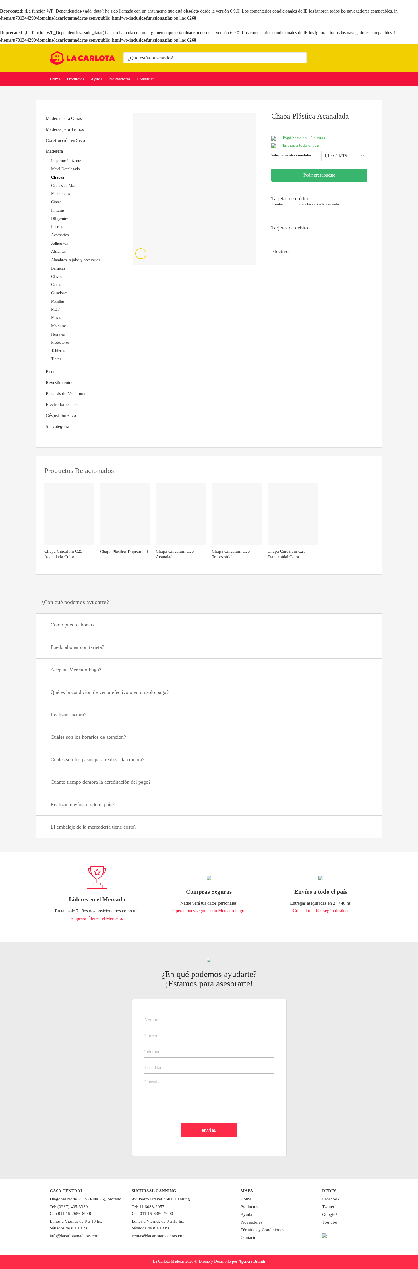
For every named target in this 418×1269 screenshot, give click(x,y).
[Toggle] (116, 118)
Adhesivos (59, 243)
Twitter (328, 1206)
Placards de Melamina (65, 393)
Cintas (56, 202)
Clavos (56, 276)
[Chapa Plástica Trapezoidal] (125, 514)
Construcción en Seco (65, 140)
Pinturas (57, 210)
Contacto (248, 1237)
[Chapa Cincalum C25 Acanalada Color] (69, 514)
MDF (55, 309)
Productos (75, 79)
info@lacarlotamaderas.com (75, 1235)
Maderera (54, 151)
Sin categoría (57, 426)
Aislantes (58, 251)
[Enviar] (301, 58)
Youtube (329, 1222)
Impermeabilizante (66, 160)
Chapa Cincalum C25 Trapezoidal (231, 554)
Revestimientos (59, 382)
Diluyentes (59, 218)
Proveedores (120, 79)
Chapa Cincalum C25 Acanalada (175, 554)
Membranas (60, 193)
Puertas (57, 226)
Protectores (60, 342)
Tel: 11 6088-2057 (148, 1206)
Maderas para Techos (65, 129)
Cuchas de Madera (65, 185)
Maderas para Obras (64, 118)
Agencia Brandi (252, 1261)
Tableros (58, 350)
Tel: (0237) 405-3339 (69, 1206)
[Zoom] (140, 253)
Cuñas (56, 284)
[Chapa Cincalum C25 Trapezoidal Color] (293, 514)
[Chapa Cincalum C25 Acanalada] (181, 514)
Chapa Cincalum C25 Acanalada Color (63, 554)
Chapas (57, 177)
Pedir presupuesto (319, 175)
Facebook (331, 1199)
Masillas (57, 301)
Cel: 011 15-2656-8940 (70, 1213)
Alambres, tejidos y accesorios (75, 260)
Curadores (59, 293)
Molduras (58, 326)
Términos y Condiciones (262, 1229)
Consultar (145, 79)
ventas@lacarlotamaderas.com (159, 1235)
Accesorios (60, 235)
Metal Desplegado (65, 169)
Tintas (56, 359)
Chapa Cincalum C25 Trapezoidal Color (287, 554)
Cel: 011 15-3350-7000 (152, 1213)
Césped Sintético (61, 415)
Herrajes (58, 334)
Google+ (330, 1214)
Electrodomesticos (62, 404)
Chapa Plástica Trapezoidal (124, 551)
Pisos (50, 371)
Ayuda (96, 79)
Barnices (58, 268)
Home (55, 79)
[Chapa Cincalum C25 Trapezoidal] (237, 514)
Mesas (56, 317)
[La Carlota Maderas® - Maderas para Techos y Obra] (82, 58)
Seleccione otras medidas (291, 155)
